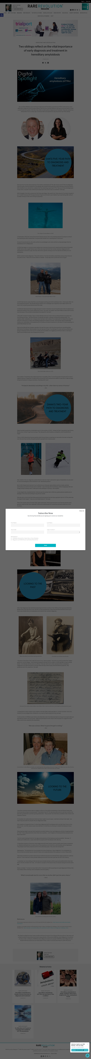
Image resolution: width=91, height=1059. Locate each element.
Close (81, 511)
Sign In (82, 1)
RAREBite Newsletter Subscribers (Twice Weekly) (25, 538)
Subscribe (88, 1)
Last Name (49, 522)
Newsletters (14, 536)
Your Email (13, 529)
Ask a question (79, 1050)
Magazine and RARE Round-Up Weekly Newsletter (25, 539)
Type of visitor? (51, 529)
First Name (14, 522)
